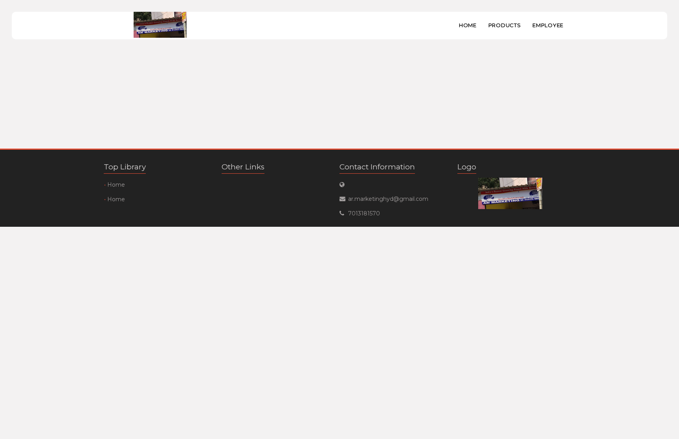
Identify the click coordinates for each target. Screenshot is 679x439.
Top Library (125, 166)
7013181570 (364, 213)
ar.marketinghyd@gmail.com (388, 198)
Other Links (243, 166)
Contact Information (377, 166)
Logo (466, 166)
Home (468, 25)
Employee (547, 25)
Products (504, 25)
